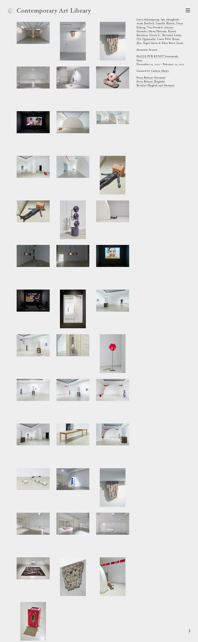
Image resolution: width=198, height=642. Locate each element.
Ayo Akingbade (170, 19)
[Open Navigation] (188, 10)
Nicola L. (155, 35)
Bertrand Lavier (171, 35)
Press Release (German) (151, 78)
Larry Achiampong (148, 19)
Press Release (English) (151, 81)
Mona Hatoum (157, 31)
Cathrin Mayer (160, 71)
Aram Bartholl (145, 23)
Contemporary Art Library (54, 11)
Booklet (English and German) (156, 85)
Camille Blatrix (165, 23)
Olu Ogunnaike (146, 39)
